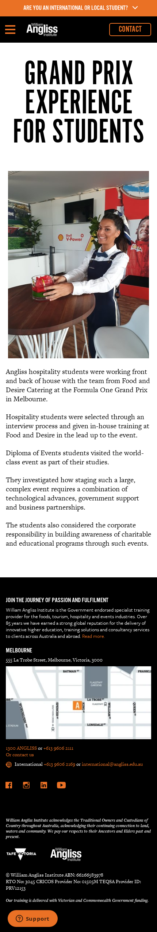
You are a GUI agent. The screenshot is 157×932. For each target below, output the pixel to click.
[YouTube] (61, 785)
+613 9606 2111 (58, 748)
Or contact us (20, 754)
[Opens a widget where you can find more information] (32, 919)
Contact (130, 29)
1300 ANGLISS (21, 748)
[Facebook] (9, 785)
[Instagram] (26, 785)
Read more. (93, 636)
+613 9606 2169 (59, 764)
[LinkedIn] (44, 785)
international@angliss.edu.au (112, 764)
